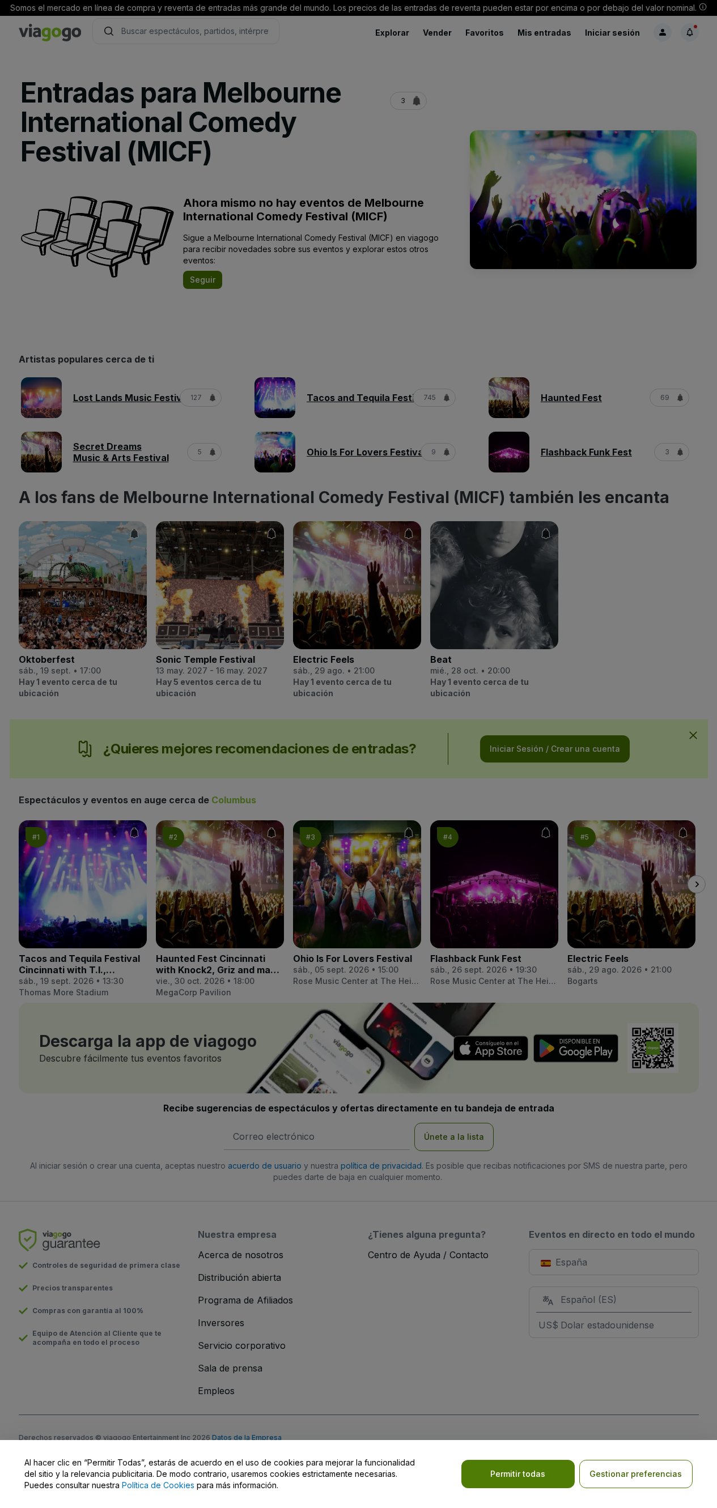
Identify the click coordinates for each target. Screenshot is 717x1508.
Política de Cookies (158, 1485)
